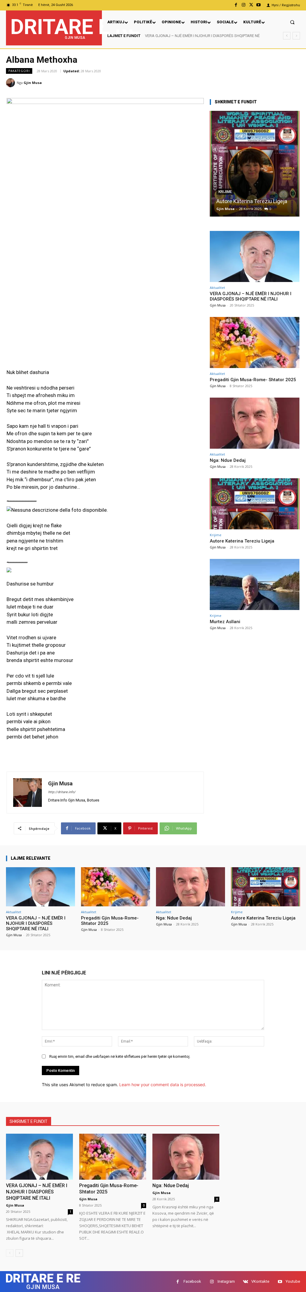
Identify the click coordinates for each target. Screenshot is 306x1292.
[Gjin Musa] (11, 82)
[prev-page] (9, 1253)
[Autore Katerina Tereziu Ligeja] (254, 164)
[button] (292, 22)
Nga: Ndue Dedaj (228, 460)
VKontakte (260, 1281)
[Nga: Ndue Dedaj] (254, 423)
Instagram (226, 1281)
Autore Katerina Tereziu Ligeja (251, 201)
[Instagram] (243, 5)
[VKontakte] (245, 1281)
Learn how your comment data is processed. (162, 1084)
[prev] (286, 35)
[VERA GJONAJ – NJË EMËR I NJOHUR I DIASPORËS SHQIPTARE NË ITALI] (254, 256)
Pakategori (19, 71)
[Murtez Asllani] (254, 584)
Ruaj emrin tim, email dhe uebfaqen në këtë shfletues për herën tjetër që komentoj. (119, 1056)
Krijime (225, 192)
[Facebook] (236, 5)
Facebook (192, 1281)
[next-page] (19, 1253)
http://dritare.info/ (62, 792)
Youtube (293, 1281)
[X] (251, 5)
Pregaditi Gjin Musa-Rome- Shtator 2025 (179, 35)
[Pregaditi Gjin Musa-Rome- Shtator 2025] (254, 342)
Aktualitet (217, 287)
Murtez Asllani (225, 621)
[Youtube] (258, 5)
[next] (296, 35)
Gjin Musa (33, 82)
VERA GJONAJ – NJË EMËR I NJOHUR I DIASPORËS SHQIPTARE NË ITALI (250, 296)
